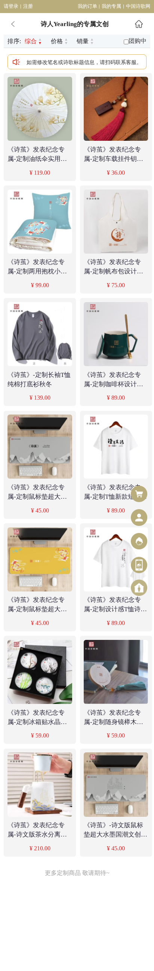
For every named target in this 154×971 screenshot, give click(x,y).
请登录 (11, 6)
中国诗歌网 (138, 6)
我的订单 (87, 6)
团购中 (138, 41)
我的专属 (111, 6)
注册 (28, 6)
